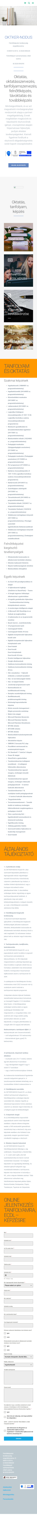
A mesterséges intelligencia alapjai (20, 608)
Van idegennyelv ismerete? (11, 1322)
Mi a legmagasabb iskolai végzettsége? (14, 1282)
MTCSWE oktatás (14, 729)
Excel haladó (12, 835)
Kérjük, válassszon (9, 1361)
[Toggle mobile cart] (25, 3)
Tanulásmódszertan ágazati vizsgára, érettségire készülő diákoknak (18, 773)
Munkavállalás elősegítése (17, 569)
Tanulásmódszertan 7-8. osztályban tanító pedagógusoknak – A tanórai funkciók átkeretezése (20, 793)
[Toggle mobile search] (29, 3)
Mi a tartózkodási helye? (10, 1314)
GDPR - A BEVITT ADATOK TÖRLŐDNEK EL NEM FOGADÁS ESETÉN (17, 1423)
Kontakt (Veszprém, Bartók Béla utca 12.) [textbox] (17, 1357)
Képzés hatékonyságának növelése (20, 566)
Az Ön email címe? (9, 1248)
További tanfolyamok (9, 1369)
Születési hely (8, 1256)
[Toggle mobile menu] (33, 3)
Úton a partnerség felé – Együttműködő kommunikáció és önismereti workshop (19, 817)
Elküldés (18, 1438)
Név (5, 1232)
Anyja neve (7, 1290)
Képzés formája (8, 1354)
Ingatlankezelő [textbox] (10, 1365)
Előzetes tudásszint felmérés (18, 563)
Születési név (8, 1240)
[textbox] (16, 1285)
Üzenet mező (7, 1387)
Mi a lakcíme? (7, 1298)
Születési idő (7, 1272)
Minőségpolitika (8, 1495)
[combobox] (18, 1285)
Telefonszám (7, 1264)
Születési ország (8, 1306)
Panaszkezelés (8, 1499)
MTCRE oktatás (13, 732)
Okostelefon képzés (15, 741)
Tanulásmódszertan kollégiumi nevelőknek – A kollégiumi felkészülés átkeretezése (19, 764)
